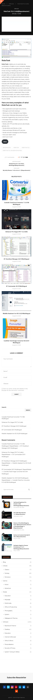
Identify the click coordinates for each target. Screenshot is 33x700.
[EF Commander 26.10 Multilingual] (16, 274)
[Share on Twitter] (23, 157)
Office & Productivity (18, 607)
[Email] (24, 687)
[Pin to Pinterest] (25, 157)
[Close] (2, 2)
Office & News (18, 640)
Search (4, 407)
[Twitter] (8, 687)
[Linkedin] (20, 687)
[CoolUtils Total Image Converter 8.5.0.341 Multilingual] (16, 328)
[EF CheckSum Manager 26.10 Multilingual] (16, 246)
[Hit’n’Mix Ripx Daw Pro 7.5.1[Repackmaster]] (7, 515)
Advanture (18, 588)
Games (17, 581)
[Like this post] (19, 157)
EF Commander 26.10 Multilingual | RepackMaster (16, 469)
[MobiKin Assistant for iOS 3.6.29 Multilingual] (16, 301)
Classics (18, 569)
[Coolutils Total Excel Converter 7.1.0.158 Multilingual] (16, 190)
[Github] (27, 687)
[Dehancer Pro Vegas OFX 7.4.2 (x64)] (16, 219)
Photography (18, 610)
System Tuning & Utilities (18, 652)
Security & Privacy (18, 648)
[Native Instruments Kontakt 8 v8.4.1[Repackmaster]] (7, 537)
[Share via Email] (27, 157)
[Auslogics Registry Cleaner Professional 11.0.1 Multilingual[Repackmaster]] (7, 548)
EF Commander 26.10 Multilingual (16, 286)
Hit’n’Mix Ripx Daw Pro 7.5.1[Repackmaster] (20, 513)
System (18, 614)
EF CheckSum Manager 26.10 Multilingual (16, 259)
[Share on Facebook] (21, 157)
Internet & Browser (18, 637)
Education (18, 596)
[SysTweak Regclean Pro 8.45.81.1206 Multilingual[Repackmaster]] (7, 504)
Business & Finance (18, 625)
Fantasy (18, 573)
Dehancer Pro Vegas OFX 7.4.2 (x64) (17, 232)
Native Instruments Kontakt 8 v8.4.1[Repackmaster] (22, 535)
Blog (17, 562)
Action (18, 584)
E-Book (17, 566)
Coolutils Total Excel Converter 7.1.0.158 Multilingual (16, 203)
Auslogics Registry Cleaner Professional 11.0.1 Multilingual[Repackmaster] (21, 547)
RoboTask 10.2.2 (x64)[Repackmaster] (12, 150)
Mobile (17, 592)
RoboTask (16, 147)
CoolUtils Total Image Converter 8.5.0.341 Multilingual (16, 342)
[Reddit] (16, 691)
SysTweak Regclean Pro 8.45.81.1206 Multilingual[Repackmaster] (21, 503)
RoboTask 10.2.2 (26, 147)
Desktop (18, 629)
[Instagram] (12, 687)
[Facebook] (4, 687)
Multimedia (18, 603)
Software (11, 3)
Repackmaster (7, 147)
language (18, 599)
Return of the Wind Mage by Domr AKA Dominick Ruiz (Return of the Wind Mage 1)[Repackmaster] (22, 525)
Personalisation (18, 644)
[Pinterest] (16, 687)
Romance (18, 577)
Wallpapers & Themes (18, 618)
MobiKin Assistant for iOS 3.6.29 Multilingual (16, 313)
